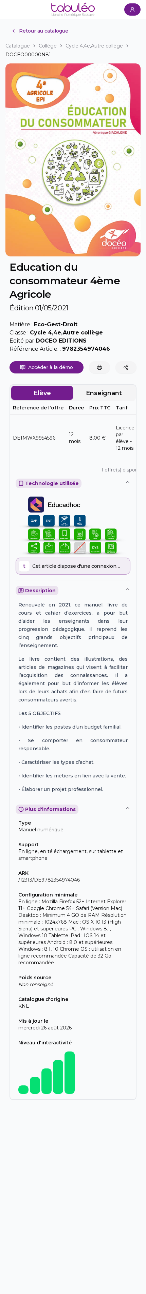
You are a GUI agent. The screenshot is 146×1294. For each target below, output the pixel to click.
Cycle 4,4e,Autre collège (94, 46)
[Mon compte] (132, 9)
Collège (48, 46)
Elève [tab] (42, 393)
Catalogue (17, 46)
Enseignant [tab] (104, 393)
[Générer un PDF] (99, 367)
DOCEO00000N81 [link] (28, 55)
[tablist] (73, 393)
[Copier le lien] (125, 367)
